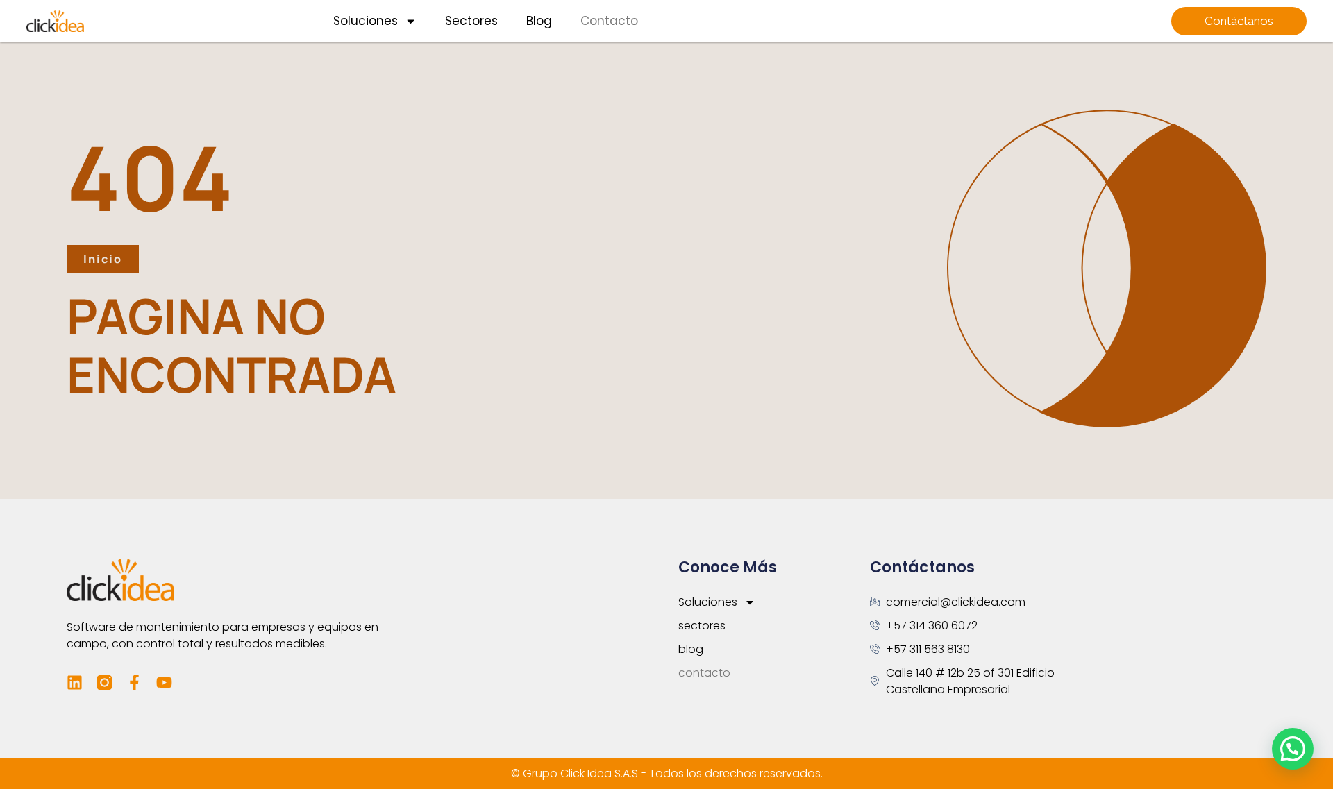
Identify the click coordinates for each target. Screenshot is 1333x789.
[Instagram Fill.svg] (104, 682)
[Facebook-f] (134, 682)
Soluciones (365, 20)
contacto (609, 20)
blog (539, 20)
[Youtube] (164, 682)
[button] (1293, 749)
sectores (471, 20)
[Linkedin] (75, 682)
